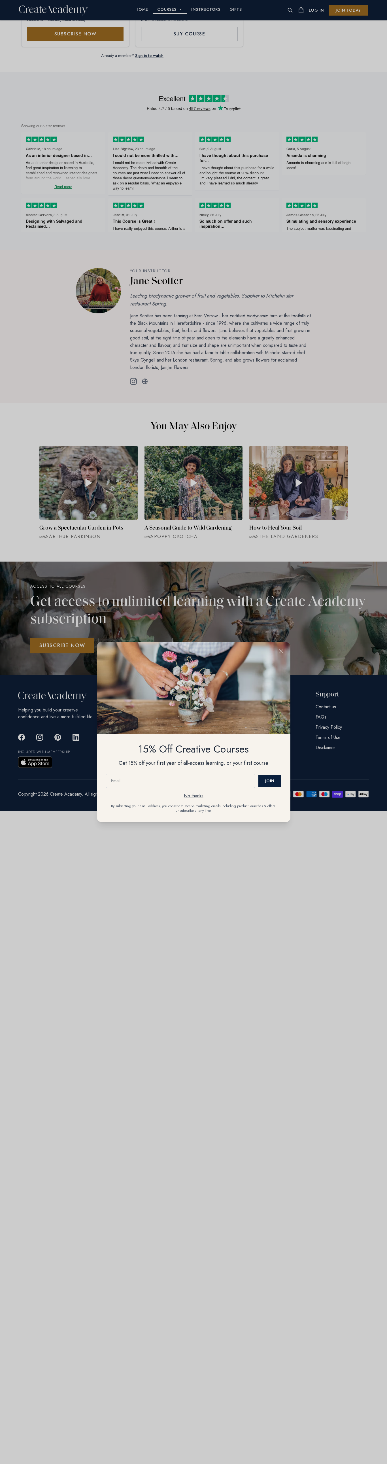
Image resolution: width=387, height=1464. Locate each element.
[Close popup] (281, 651)
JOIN (269, 781)
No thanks (193, 795)
